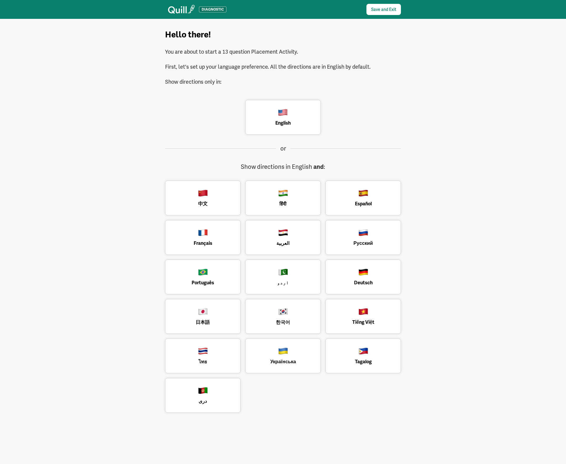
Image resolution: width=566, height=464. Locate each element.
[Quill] (181, 9)
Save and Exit (383, 9)
